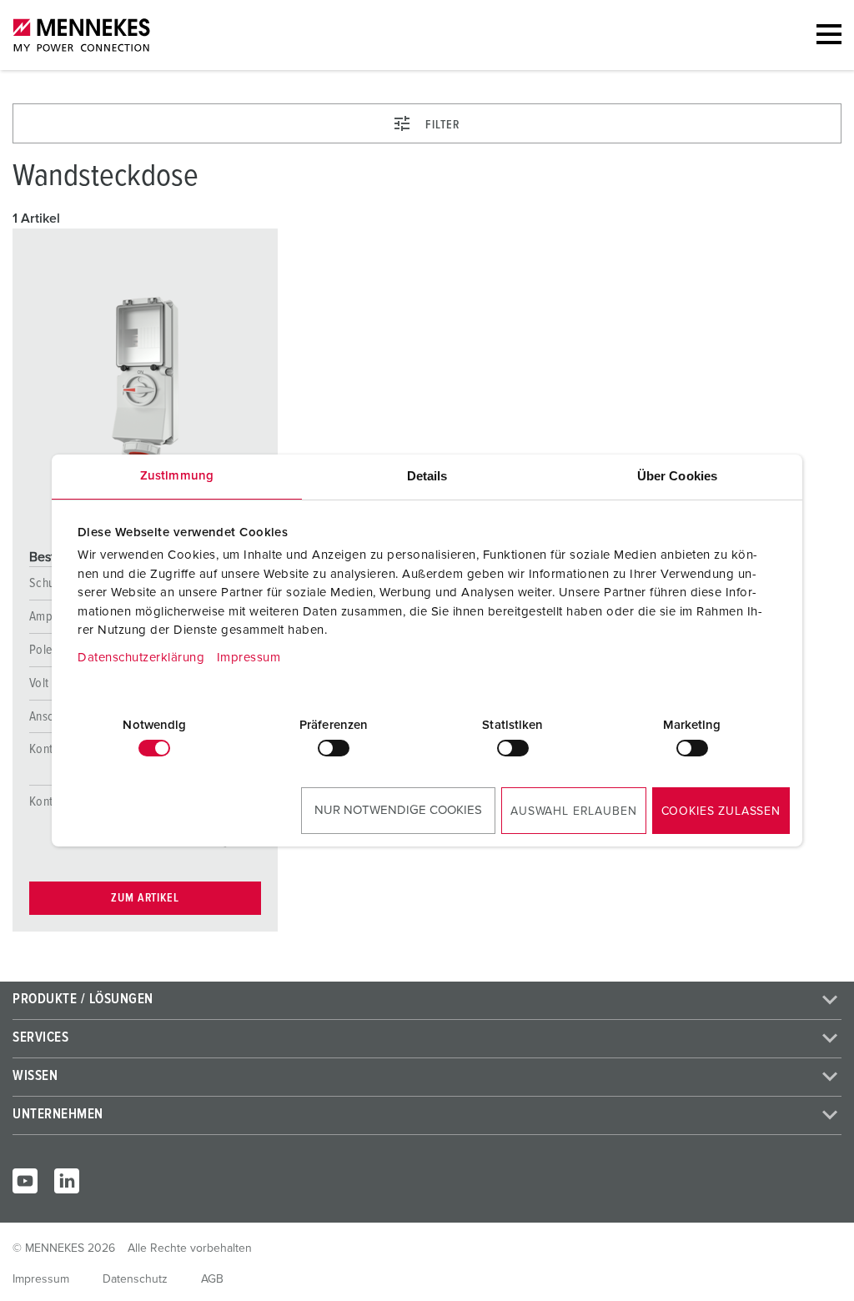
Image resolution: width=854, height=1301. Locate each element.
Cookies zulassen (721, 811)
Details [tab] (427, 476)
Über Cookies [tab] (677, 476)
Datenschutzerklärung (141, 657)
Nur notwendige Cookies (398, 810)
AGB (212, 1279)
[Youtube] (25, 1180)
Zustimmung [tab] (177, 476)
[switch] (333, 748)
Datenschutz (135, 1279)
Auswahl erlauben (573, 811)
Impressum (249, 657)
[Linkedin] (66, 1180)
